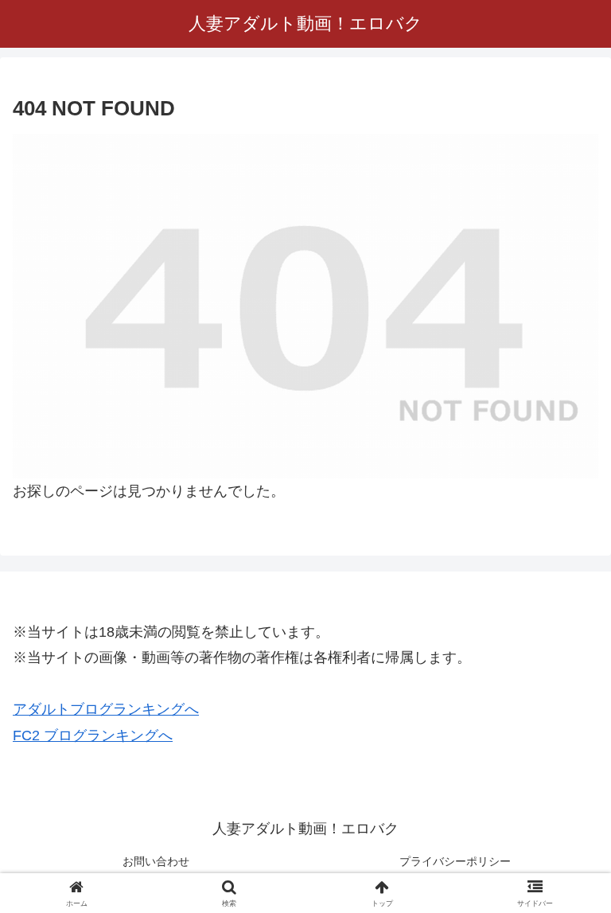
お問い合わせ (156, 861)
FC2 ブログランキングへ (93, 735)
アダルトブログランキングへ (106, 709)
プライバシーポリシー (455, 861)
